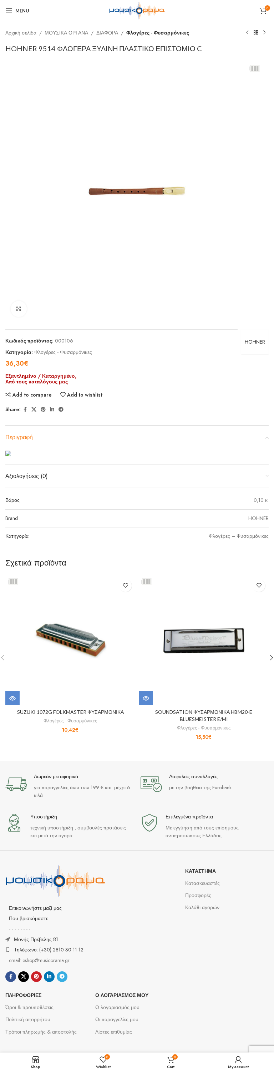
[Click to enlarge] (19, 309)
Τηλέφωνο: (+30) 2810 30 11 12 (48, 949)
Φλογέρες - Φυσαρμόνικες (157, 32)
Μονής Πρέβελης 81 (36, 939)
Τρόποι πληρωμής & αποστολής (41, 1031)
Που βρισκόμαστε (28, 918)
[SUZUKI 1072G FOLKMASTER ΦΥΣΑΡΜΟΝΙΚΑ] (70, 640)
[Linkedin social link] (52, 409)
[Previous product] (247, 32)
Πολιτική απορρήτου (27, 1019)
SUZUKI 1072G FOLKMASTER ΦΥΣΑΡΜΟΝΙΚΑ (70, 712)
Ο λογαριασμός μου (117, 1007)
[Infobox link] (69, 787)
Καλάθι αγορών (202, 907)
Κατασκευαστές (202, 883)
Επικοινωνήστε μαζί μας (35, 908)
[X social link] (34, 409)
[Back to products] (256, 32)
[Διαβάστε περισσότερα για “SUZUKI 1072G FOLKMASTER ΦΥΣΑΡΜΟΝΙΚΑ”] (12, 698)
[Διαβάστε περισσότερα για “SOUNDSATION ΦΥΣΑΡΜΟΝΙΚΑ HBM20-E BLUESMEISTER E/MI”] (146, 698)
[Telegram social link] (61, 409)
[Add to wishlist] (125, 585)
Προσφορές (198, 895)
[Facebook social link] (25, 409)
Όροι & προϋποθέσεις (29, 1007)
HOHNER (255, 341)
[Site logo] (137, 10)
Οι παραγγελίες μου (116, 1019)
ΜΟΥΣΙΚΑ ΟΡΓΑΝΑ (66, 32)
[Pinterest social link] (43, 409)
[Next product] (264, 32)
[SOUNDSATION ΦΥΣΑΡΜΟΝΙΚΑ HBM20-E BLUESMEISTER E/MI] (204, 640)
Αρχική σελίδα (20, 32)
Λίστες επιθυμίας (113, 1031)
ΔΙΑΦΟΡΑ (107, 32)
